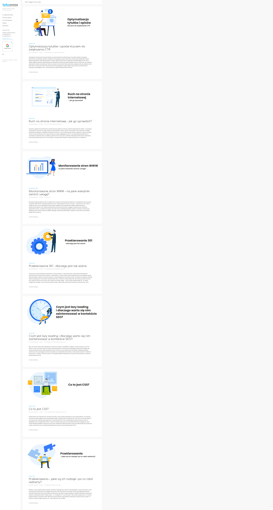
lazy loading (48, 342)
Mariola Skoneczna (34, 52)
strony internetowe (55, 52)
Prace (4, 23)
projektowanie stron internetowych (54, 412)
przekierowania (49, 268)
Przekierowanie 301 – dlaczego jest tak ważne (58, 266)
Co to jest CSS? (39, 409)
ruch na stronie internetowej (51, 124)
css (46, 412)
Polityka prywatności (6, 38)
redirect (54, 485)
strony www (62, 52)
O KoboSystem (7, 15)
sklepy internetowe (56, 342)
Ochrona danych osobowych (8, 39)
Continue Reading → (34, 72)
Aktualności (7, 17)
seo (52, 342)
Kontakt (5, 25)
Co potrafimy (7, 20)
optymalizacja (49, 52)
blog (42, 52)
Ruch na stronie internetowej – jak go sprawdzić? (60, 121)
